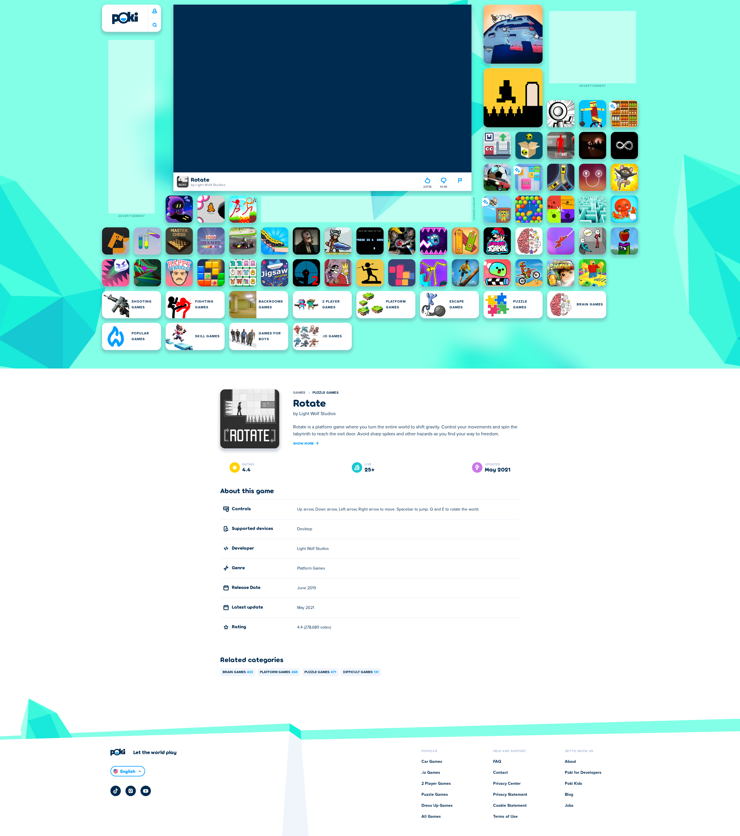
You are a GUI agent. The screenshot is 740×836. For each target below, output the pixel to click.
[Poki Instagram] (130, 791)
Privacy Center (507, 784)
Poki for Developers (583, 773)
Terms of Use (505, 817)
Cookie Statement (510, 806)
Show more (303, 443)
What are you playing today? (154, 25)
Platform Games (278, 672)
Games (299, 393)
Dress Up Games (437, 806)
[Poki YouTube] (145, 791)
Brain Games (238, 672)
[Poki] (124, 18)
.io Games (430, 773)
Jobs (569, 806)
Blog (569, 795)
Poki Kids (573, 784)
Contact (500, 773)
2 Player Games (436, 784)
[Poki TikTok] (115, 791)
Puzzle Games (325, 393)
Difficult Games (361, 672)
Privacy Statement (510, 795)
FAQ (497, 762)
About (570, 762)
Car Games (431, 762)
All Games (431, 817)
